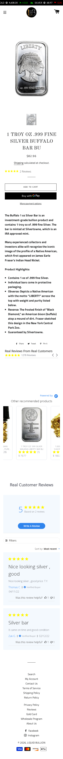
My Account (31, 679)
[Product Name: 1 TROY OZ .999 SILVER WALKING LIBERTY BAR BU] (31, 433)
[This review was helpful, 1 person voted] (45, 597)
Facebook (33, 731)
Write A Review (32, 525)
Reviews (31, 709)
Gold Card (31, 714)
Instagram (33, 735)
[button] (53, 355)
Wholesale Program (31, 719)
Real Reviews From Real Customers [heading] (28, 351)
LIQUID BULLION (36, 743)
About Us (31, 723)
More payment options (31, 203)
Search (31, 674)
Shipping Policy (31, 693)
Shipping (18, 163)
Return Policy (31, 697)
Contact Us (31, 683)
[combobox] (47, 548)
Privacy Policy (31, 705)
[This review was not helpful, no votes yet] (51, 597)
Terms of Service (31, 688)
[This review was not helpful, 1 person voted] (51, 642)
